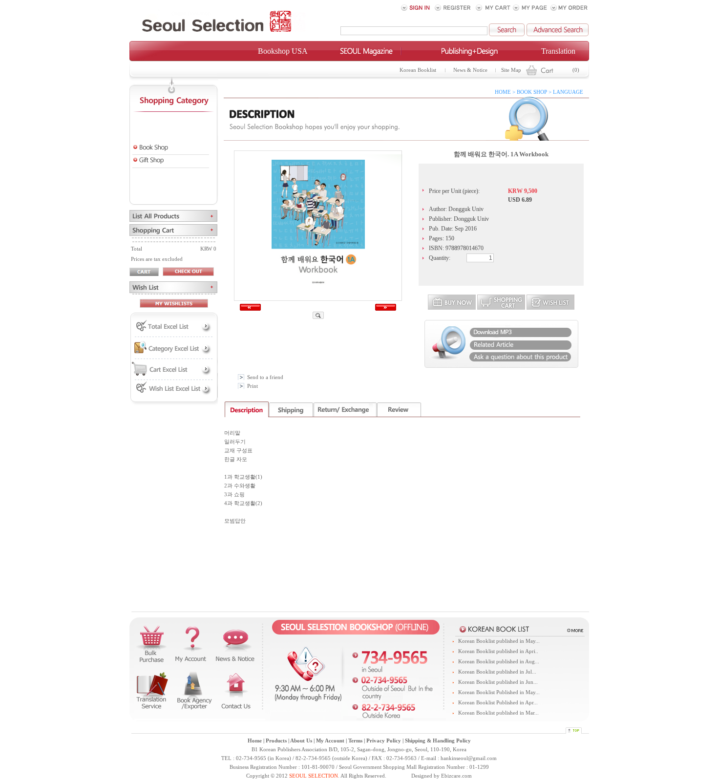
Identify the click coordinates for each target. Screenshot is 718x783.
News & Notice (470, 70)
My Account (330, 740)
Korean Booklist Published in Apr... (498, 702)
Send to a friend (265, 377)
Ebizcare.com (456, 776)
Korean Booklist (418, 70)
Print (252, 386)
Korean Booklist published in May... (499, 641)
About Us (301, 740)
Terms (355, 740)
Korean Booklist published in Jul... (497, 672)
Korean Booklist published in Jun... (498, 682)
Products (276, 740)
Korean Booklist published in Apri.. (498, 651)
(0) (575, 70)
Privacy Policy (383, 740)
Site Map (511, 70)
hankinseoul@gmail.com (469, 758)
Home (255, 740)
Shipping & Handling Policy (438, 740)
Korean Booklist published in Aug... (498, 661)
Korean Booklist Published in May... (499, 692)
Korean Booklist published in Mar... (498, 713)
